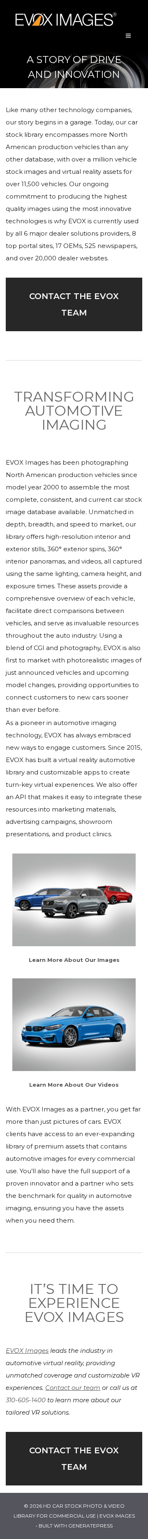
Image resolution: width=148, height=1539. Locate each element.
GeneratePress (90, 1526)
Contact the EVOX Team (74, 304)
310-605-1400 (26, 1400)
